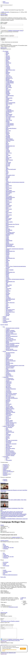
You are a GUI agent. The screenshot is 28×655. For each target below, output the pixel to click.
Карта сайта (3, 577)
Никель (7, 200)
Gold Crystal (8, 85)
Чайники (8, 357)
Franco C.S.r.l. (9, 152)
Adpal (7, 259)
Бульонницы (8, 392)
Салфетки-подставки (10, 370)
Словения (8, 68)
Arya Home (8, 297)
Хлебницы (8, 373)
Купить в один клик (15, 640)
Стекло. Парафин (9, 269)
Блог (2, 510)
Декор (7, 433)
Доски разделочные (10, 366)
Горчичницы (8, 404)
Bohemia (7, 79)
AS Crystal (8, 117)
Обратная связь (4, 612)
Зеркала (7, 436)
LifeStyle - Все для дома (8, 547)
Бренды (5, 316)
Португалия (8, 62)
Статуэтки (8, 435)
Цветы (7, 429)
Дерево (7, 134)
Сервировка (5, 546)
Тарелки (7, 380)
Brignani (7, 147)
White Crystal (8, 157)
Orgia (7, 142)
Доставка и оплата (7, 321)
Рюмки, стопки (9, 340)
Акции (4, 320)
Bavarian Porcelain (10, 244)
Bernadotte (8, 93)
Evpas (7, 127)
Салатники (8, 385)
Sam (7, 166)
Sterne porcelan (9, 103)
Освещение (5, 548)
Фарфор (7, 90)
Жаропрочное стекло (10, 69)
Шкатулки (8, 447)
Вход (4, 1)
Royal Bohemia (9, 114)
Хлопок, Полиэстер (10, 302)
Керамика (8, 72)
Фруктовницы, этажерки (11, 393)
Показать (5, 479)
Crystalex (8, 122)
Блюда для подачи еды (11, 394)
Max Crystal (8, 86)
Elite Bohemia (9, 112)
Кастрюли (8, 353)
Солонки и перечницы (11, 388)
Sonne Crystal (9, 115)
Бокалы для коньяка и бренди (12, 345)
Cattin (7, 161)
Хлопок (7, 296)
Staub (7, 308)
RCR (7, 170)
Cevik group (8, 162)
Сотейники (8, 356)
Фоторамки (8, 434)
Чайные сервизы (9, 407)
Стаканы (8, 329)
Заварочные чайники (10, 412)
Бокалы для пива (9, 349)
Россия (7, 64)
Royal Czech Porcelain (10, 102)
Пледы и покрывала (10, 451)
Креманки (8, 335)
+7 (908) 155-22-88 (5, 12)
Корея (7, 60)
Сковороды (8, 354)
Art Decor (8, 150)
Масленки (8, 386)
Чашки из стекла (9, 332)
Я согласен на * (13, 639)
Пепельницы (8, 441)
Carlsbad (7, 94)
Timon (7, 154)
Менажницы (8, 387)
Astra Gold (8, 75)
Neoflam (7, 204)
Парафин (8, 260)
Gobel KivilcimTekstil (10, 299)
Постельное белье (10, 450)
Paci (6, 287)
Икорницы (8, 400)
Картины (8, 437)
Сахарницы (8, 415)
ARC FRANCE (9, 310)
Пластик (8, 203)
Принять (23, 648)
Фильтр (2, 525)
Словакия (8, 67)
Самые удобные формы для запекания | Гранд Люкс (12, 508)
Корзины (8, 401)
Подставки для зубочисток (12, 398)
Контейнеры (8, 374)
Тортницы (8, 384)
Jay (6, 247)
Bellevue (7, 73)
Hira (7, 283)
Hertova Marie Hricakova (11, 128)
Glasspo (7, 113)
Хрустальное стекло (10, 116)
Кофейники (8, 413)
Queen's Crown (9, 100)
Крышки (8, 361)
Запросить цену (12, 652)
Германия (8, 58)
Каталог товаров (4, 324)
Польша (7, 61)
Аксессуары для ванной (11, 443)
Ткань (7, 213)
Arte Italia (8, 135)
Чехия (7, 52)
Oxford (7, 235)
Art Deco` (8, 176)
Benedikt (7, 92)
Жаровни (8, 364)
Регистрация (6, 2)
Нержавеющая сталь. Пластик (12, 224)
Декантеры (8, 337)
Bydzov (7, 108)
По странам (5, 51)
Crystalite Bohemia (10, 82)
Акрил (7, 172)
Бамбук (7, 184)
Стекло (7, 74)
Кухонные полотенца (10, 454)
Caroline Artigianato (10, 140)
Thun (7, 104)
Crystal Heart (8, 109)
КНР (7, 54)
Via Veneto (8, 155)
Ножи (7, 368)
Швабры (8, 444)
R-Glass (7, 313)
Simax (7, 71)
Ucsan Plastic (8, 288)
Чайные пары (9, 409)
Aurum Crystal (9, 76)
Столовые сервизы (10, 379)
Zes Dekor (8, 293)
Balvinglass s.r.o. (9, 78)
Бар (4, 544)
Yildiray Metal (9, 285)
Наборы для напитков (10, 331)
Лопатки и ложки (10, 367)
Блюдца (7, 419)
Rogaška (7, 315)
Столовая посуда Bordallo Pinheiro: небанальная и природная (14, 518)
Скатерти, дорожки (10, 455)
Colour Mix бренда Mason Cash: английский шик (11, 512)
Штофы (7, 342)
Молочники (8, 395)
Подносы (8, 405)
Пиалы (7, 402)
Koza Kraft (8, 290)
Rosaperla (8, 133)
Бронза (7, 131)
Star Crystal (8, 89)
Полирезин (8, 219)
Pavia (7, 301)
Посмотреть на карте (13, 606)
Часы (7, 439)
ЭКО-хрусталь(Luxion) (11, 169)
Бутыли (7, 372)
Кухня (4, 545)
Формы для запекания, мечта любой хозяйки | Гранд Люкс (13, 499)
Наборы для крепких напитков (12, 343)
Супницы (8, 399)
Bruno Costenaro (9, 138)
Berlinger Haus (9, 198)
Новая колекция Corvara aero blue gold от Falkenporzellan (13, 515)
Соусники (8, 390)
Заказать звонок (4, 14)
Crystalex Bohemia (10, 81)
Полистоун (8, 206)
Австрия (8, 55)
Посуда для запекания (10, 360)
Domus (7, 144)
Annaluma (8, 137)
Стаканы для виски (10, 344)
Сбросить (5, 480)
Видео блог (3, 482)
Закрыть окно (4, 47)
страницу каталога (16, 537)
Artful (7, 282)
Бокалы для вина (9, 338)
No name (8, 278)
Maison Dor (8, 300)
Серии (4, 317)
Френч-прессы (9, 414)
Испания (8, 59)
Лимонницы (8, 391)
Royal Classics (9, 87)
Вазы (7, 428)
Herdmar (7, 273)
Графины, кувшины (10, 330)
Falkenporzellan (9, 97)
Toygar (7, 292)
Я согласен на (13, 30)
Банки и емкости (9, 375)
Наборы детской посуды (11, 422)
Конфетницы (9, 381)
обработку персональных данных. (15, 30)
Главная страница (4, 540)
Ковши (7, 358)
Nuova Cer (8, 141)
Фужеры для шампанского (11, 336)
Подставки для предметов (11, 440)
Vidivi (7, 156)
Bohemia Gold (9, 80)
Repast (7, 101)
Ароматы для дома (10, 432)
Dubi (7, 96)
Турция (7, 65)
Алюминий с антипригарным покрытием (15, 182)
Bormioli (7, 177)
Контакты (5, 322)
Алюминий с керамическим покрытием (14, 248)
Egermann (8, 83)
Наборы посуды (9, 359)
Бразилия (8, 57)
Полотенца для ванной (11, 453)
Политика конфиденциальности (10, 574)
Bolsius (7, 262)
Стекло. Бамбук (9, 221)
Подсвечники (9, 430)
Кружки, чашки (9, 420)
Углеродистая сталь (10, 226)
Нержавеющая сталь (10, 145)
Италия (7, 53)
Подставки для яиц (10, 397)
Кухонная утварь (9, 363)
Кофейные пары (9, 411)
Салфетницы (8, 382)
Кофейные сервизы (10, 408)
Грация (7, 275)
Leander (7, 99)
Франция (8, 66)
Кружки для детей (10, 423)
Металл (7, 143)
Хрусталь (8, 106)
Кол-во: (2, 618)
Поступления (6, 318)
